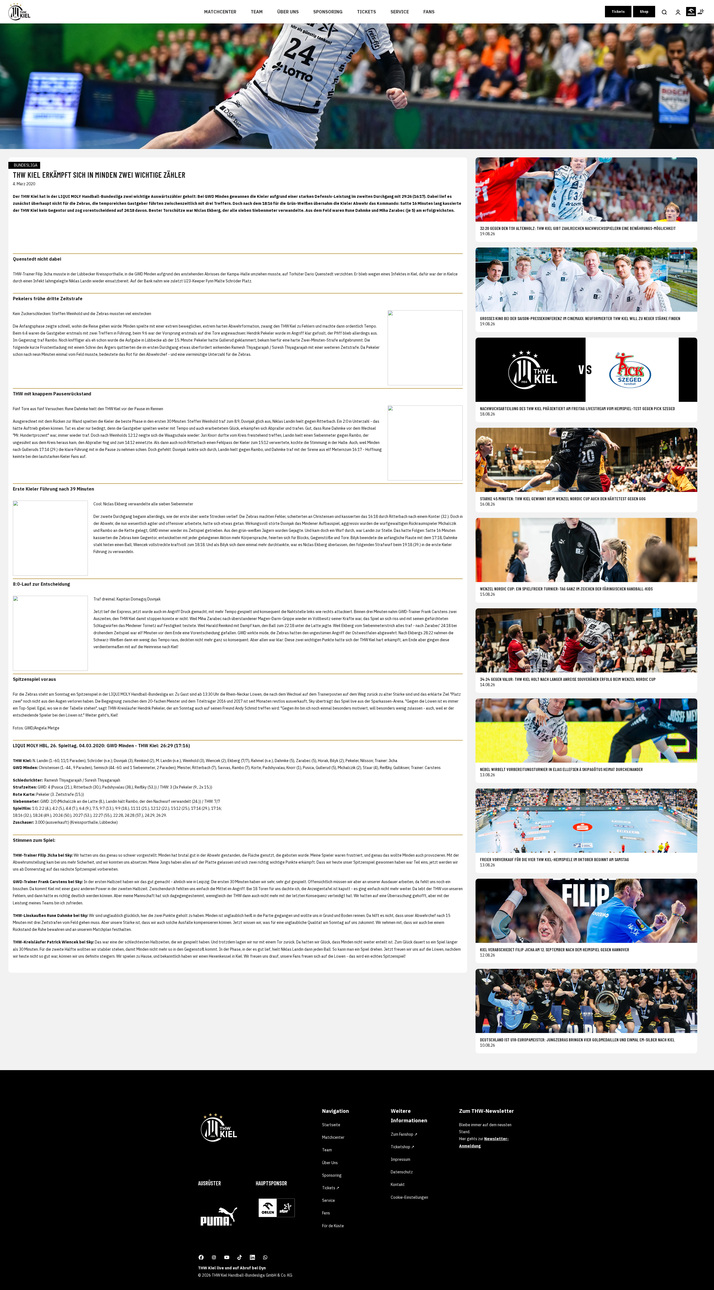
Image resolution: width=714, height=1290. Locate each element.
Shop (644, 11)
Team (257, 12)
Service (399, 12)
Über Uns (288, 12)
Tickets (366, 12)
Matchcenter (220, 12)
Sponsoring (327, 12)
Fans (429, 12)
